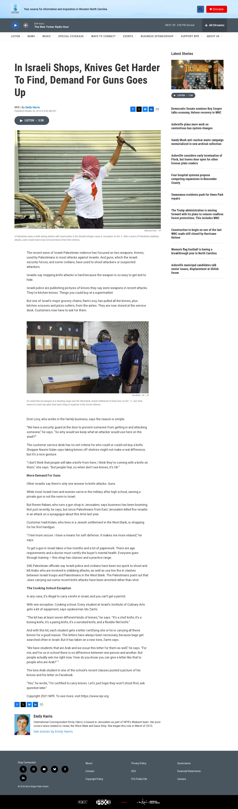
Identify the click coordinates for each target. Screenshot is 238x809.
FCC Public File (139, 779)
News (31, 36)
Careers (181, 779)
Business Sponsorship (157, 36)
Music (47, 36)
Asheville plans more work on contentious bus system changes (192, 126)
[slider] (31, 25)
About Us (213, 36)
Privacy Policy (138, 763)
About (89, 763)
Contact (90, 771)
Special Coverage (71, 36)
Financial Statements (189, 771)
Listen (15, 36)
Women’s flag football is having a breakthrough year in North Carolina (194, 251)
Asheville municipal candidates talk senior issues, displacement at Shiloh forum (195, 269)
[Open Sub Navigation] (22, 36)
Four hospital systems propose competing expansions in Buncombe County (194, 179)
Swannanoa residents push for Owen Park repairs (197, 196)
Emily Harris (32, 107)
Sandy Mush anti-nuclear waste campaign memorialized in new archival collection (197, 142)
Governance (184, 763)
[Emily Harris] (22, 724)
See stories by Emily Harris (53, 731)
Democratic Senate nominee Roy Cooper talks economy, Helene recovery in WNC (196, 110)
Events (128, 36)
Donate (218, 9)
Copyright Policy (94, 779)
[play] (15, 25)
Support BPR (190, 36)
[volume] (26, 25)
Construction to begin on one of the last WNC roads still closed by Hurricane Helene (196, 233)
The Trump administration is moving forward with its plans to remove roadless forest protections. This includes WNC (197, 214)
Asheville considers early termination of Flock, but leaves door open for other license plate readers (196, 159)
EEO (133, 771)
